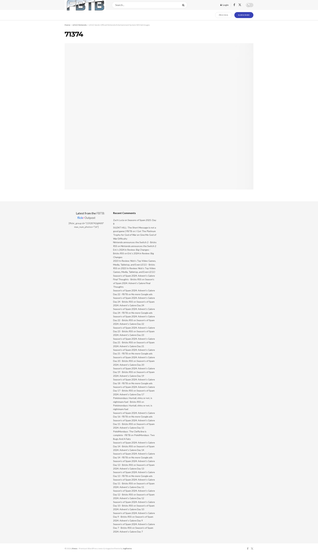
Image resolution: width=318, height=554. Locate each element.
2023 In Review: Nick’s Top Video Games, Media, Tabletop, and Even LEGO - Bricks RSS (134, 264)
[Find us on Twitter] (239, 5)
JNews (75, 548)
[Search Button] (184, 5)
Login (225, 4)
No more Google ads (142, 294)
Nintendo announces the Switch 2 (138, 246)
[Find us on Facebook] (234, 5)
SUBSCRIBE (244, 15)
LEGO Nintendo (80, 25)
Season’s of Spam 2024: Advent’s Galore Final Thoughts (133, 283)
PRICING (223, 15)
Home (67, 25)
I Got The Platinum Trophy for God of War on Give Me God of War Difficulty (134, 235)
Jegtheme (127, 548)
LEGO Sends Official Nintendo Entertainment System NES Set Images (119, 25)
